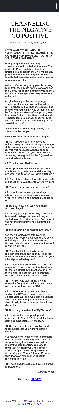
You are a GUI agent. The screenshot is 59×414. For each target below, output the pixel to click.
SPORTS (36, 379)
